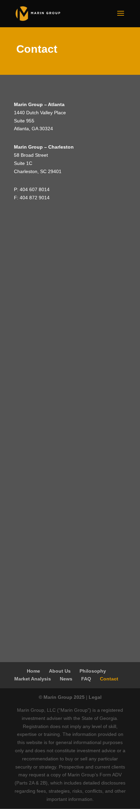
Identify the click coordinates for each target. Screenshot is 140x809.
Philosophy (93, 671)
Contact (109, 678)
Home (33, 671)
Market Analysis (32, 678)
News (66, 678)
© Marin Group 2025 (62, 697)
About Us (60, 671)
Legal (95, 697)
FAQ (86, 678)
